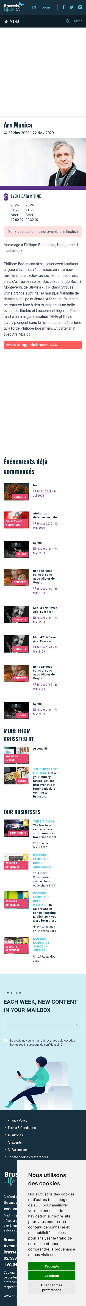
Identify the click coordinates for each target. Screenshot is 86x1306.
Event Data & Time (26, 196)
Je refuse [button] (51, 1276)
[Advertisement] (43, 73)
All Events (14, 1142)
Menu (14, 21)
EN (34, 7)
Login (46, 7)
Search (77, 21)
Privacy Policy (17, 1120)
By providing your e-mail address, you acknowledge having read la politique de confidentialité (42, 1042)
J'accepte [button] (51, 1266)
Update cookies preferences (27, 1157)
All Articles (15, 1135)
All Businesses (17, 1150)
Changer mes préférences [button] (51, 1287)
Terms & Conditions (21, 1128)
